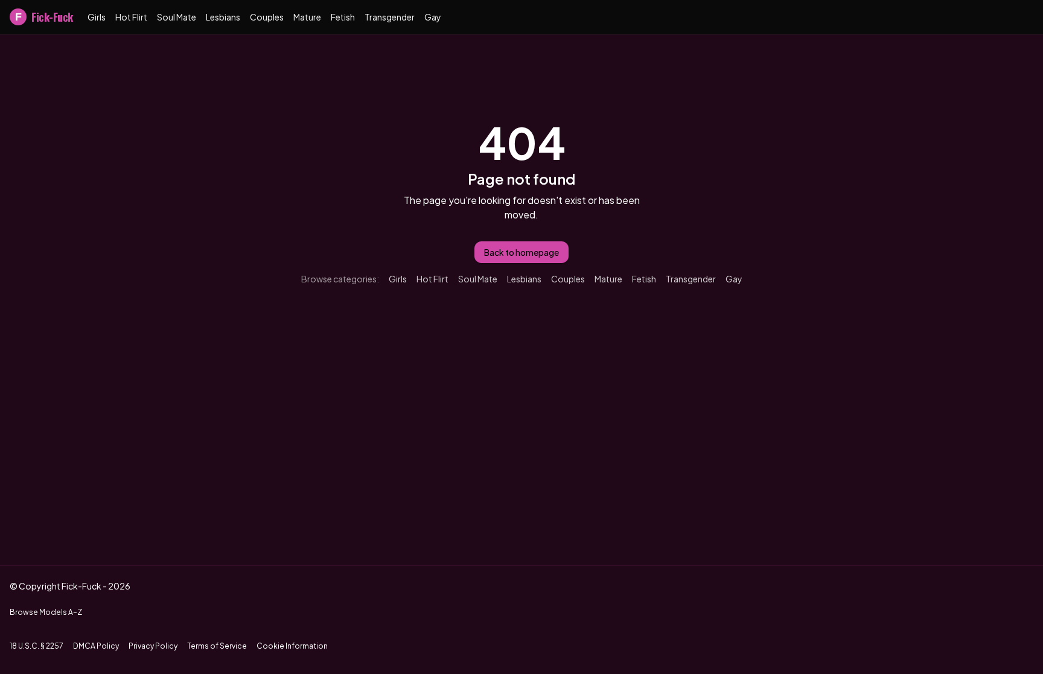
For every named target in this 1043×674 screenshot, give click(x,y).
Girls (97, 16)
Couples (267, 16)
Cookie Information (292, 645)
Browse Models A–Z (46, 612)
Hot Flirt (131, 16)
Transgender (390, 16)
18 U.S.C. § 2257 (36, 645)
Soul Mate (176, 16)
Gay (432, 16)
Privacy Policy (153, 645)
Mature (307, 16)
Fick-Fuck (44, 17)
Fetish (343, 16)
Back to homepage (521, 252)
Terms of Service (217, 645)
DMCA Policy (96, 645)
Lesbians (223, 16)
